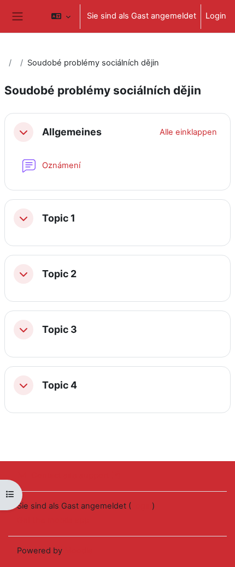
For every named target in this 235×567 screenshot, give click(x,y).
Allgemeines (72, 132)
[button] (61, 16)
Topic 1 (58, 218)
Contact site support (70, 475)
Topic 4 (59, 385)
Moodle (78, 551)
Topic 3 (59, 329)
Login (215, 16)
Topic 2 (59, 273)
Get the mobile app (53, 520)
